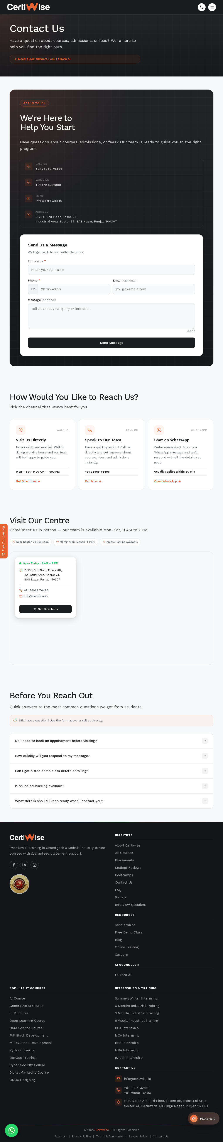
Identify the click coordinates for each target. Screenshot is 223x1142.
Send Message (111, 343)
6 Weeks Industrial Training (136, 1021)
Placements (124, 860)
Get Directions (26, 481)
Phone (34, 280)
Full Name (37, 261)
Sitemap (61, 1136)
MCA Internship (127, 1035)
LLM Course (19, 1013)
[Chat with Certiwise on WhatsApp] (12, 1130)
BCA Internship (127, 1028)
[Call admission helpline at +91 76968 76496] (202, 7)
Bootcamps (124, 875)
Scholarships (125, 925)
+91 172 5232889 (137, 1088)
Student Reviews (128, 868)
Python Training (22, 1050)
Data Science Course (26, 1028)
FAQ (118, 890)
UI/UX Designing (22, 1080)
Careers (121, 955)
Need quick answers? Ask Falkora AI (44, 59)
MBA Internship (127, 1050)
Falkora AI (123, 975)
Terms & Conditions (109, 1136)
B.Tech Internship (129, 1058)
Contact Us (124, 882)
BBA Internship (127, 1043)
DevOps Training (23, 1058)
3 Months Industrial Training (137, 1013)
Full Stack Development (29, 1035)
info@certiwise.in (36, 596)
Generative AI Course (26, 1006)
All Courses (124, 853)
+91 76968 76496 (36, 590)
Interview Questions (131, 905)
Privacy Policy (81, 1136)
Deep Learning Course (27, 1021)
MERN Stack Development (31, 1043)
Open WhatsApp (165, 481)
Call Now (91, 481)
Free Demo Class (128, 932)
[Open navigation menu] (212, 7)
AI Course (17, 998)
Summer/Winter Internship (136, 998)
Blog (118, 940)
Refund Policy (138, 1136)
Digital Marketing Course (29, 1072)
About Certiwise (127, 845)
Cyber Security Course (27, 1065)
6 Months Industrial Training (137, 1006)
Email (125, 280)
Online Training (127, 947)
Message (42, 300)
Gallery (121, 897)
